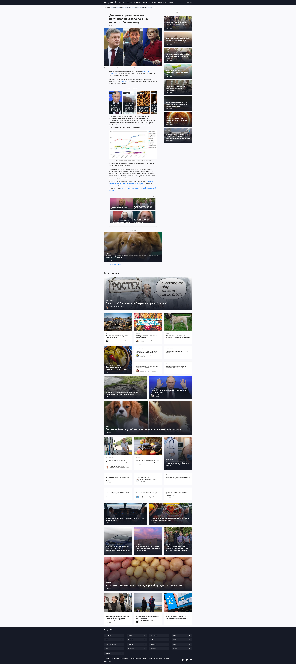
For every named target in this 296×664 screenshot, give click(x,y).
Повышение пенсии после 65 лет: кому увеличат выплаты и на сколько (176, 366)
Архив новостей (115, 658)
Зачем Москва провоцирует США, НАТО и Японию (147, 617)
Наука (154, 2)
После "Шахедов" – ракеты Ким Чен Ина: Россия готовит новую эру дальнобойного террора (147, 493)
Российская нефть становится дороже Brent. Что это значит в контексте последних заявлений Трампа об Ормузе (147, 352)
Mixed (110, 12)
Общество (129, 2)
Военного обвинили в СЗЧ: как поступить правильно (177, 351)
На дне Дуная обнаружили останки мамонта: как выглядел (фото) (117, 493)
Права (150, 658)
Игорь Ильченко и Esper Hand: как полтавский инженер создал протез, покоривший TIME (117, 618)
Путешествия (146, 2)
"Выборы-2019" (125, 81)
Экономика (121, 2)
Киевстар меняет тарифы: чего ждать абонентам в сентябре (176, 617)
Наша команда (124, 658)
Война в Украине (162, 2)
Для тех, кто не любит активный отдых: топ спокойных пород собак (178, 336)
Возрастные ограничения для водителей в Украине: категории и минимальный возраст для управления (177, 494)
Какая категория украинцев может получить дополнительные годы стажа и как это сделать (117, 479)
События (114, 7)
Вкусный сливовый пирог (142, 477)
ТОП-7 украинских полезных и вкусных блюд (146, 336)
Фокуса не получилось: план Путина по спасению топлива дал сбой (117, 462)
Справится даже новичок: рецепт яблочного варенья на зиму (147, 461)
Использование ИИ (108, 661)
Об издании (106, 658)
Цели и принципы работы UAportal (138, 658)
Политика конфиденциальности (161, 658)
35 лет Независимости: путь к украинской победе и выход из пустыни (147, 366)
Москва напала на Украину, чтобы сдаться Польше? (117, 336)
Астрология (137, 2)
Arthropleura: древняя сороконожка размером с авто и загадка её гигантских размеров (178, 478)
